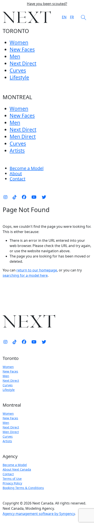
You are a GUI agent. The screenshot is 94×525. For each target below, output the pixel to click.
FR (72, 17)
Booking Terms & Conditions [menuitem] (23, 488)
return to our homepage (36, 270)
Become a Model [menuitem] (27, 168)
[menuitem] (16, 173)
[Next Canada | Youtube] (34, 197)
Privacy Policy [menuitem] (12, 483)
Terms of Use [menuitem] (12, 479)
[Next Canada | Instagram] (5, 197)
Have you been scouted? (47, 4)
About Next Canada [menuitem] (17, 469)
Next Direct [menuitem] (23, 63)
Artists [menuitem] (17, 150)
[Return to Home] (27, 17)
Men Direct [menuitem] (23, 136)
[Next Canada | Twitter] (44, 197)
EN (64, 17)
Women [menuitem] (19, 42)
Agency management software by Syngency (39, 513)
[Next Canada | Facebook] (24, 197)
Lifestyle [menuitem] (19, 77)
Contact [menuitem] (8, 474)
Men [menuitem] (15, 56)
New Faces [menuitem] (22, 49)
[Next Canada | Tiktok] (14, 197)
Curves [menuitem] (18, 70)
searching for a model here (25, 275)
